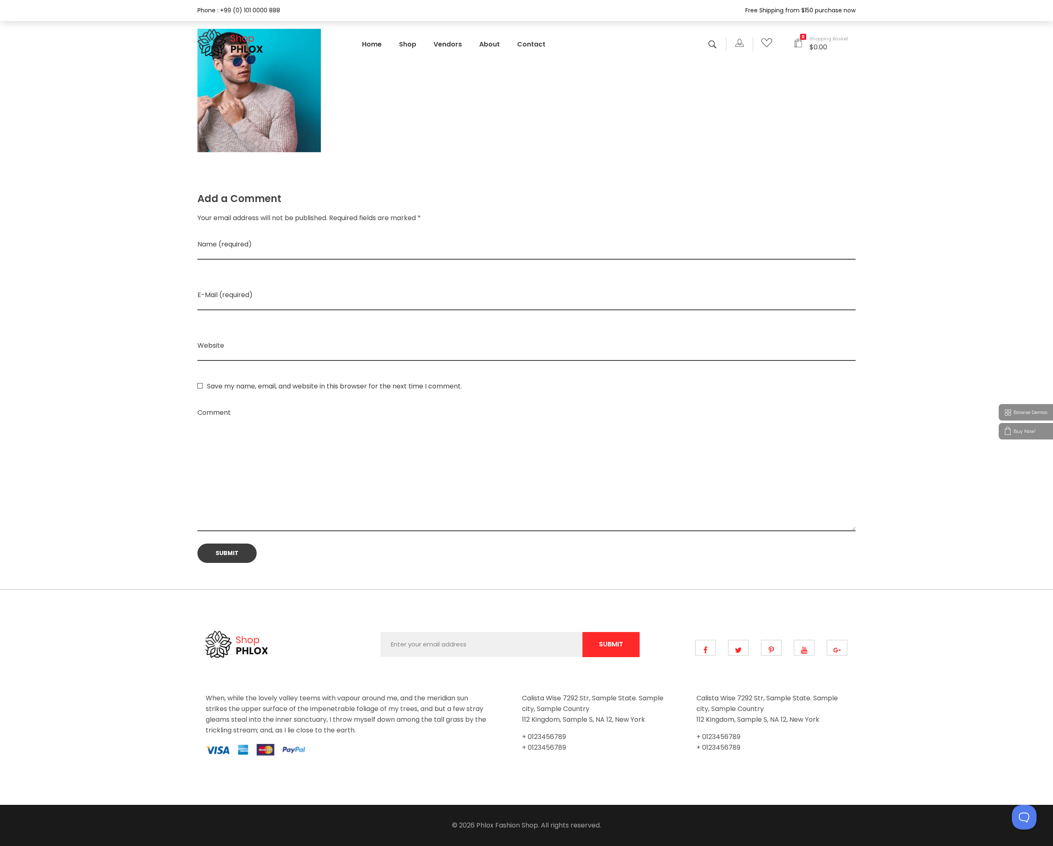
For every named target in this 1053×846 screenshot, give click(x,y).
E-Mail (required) (225, 295)
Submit (611, 644)
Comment (214, 412)
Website (210, 345)
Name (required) (224, 244)
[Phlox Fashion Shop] (231, 42)
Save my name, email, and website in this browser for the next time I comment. (334, 386)
